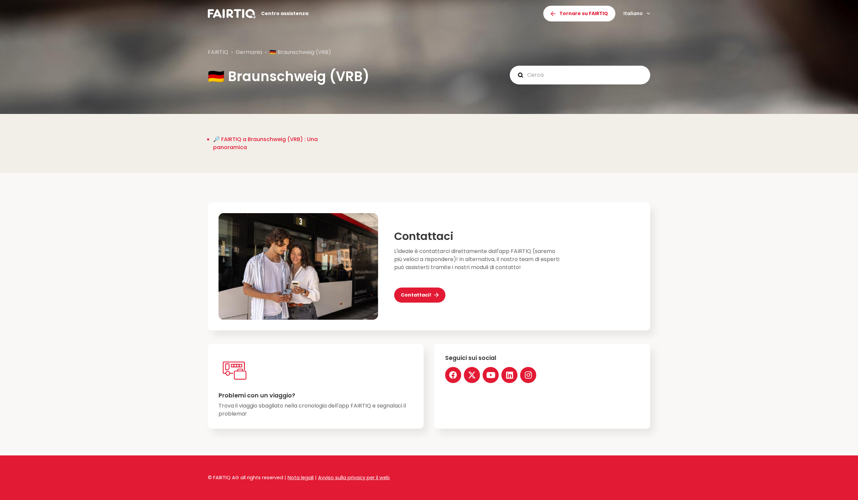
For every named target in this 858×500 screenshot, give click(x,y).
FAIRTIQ (218, 52)
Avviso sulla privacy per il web (354, 477)
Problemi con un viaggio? (257, 395)
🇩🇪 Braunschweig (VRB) (300, 52)
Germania (249, 52)
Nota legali (301, 477)
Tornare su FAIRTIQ (583, 13)
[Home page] (232, 13)
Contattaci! (416, 295)
